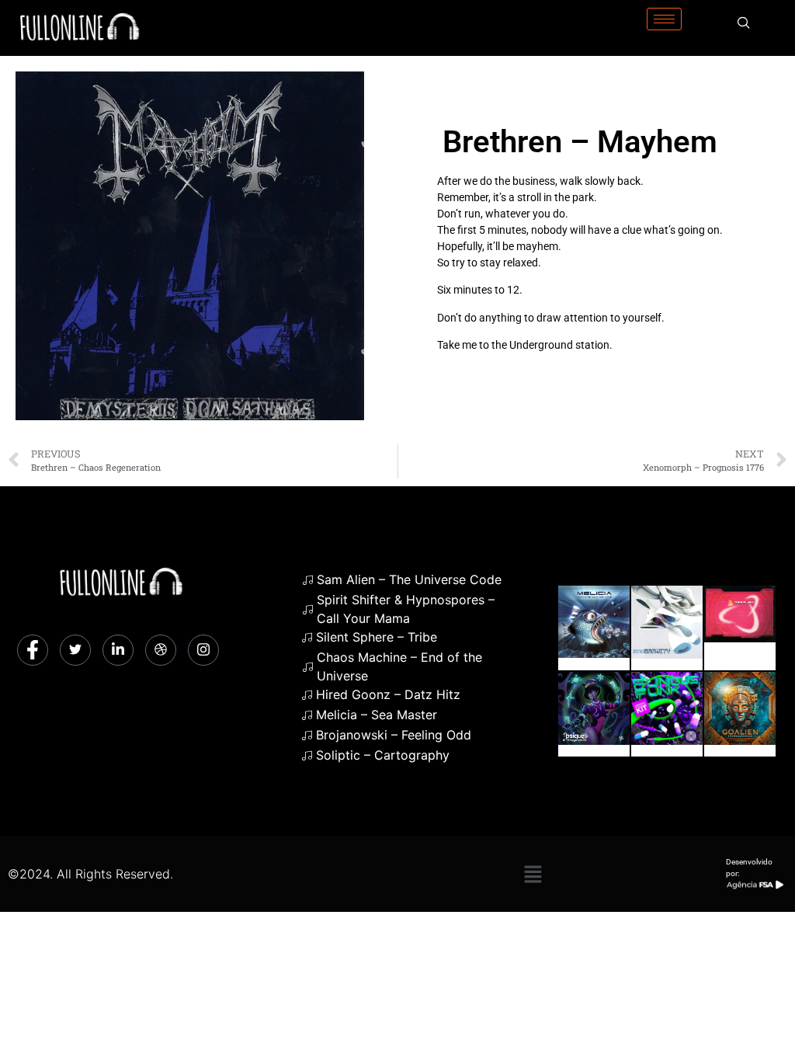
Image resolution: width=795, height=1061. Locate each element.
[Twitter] (75, 650)
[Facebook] (32, 650)
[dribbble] (160, 650)
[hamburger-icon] (664, 19)
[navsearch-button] (743, 23)
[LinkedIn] (118, 650)
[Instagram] (203, 650)
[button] (532, 873)
